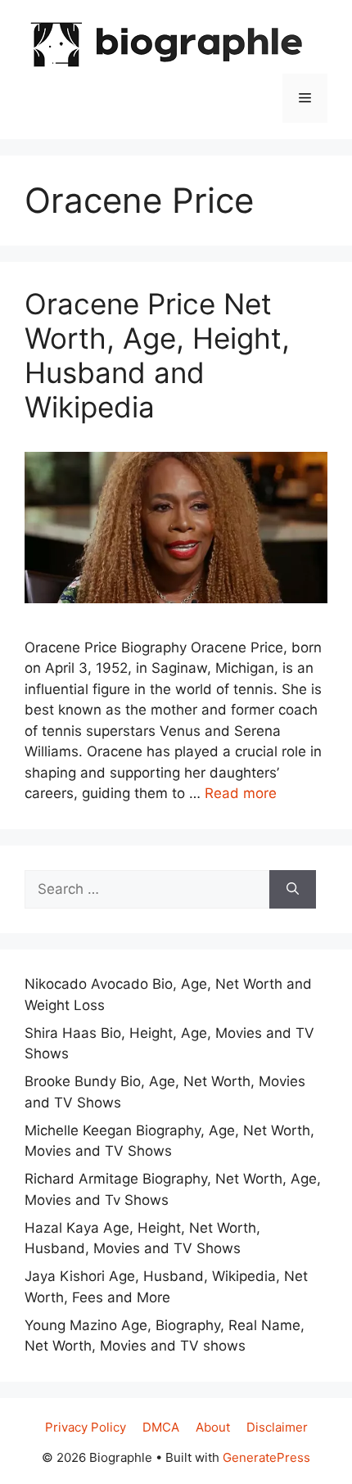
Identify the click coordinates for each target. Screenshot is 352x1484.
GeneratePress (266, 1457)
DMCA (160, 1427)
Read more (241, 793)
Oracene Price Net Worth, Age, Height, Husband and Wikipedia (157, 355)
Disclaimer (277, 1427)
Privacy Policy (85, 1427)
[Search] (292, 889)
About (213, 1427)
